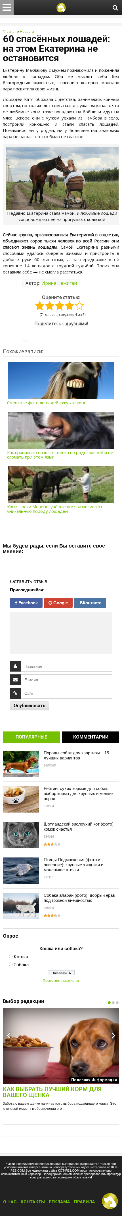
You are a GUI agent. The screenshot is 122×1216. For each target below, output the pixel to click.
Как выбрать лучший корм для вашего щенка (52, 1092)
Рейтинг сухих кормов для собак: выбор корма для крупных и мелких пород (79, 793)
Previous (8, 1035)
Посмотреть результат (61, 981)
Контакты (33, 1201)
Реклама (59, 1201)
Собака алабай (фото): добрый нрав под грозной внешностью (79, 898)
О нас (10, 1201)
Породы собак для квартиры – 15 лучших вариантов (76, 755)
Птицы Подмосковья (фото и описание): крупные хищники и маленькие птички (73, 864)
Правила (84, 1201)
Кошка (21, 956)
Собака (21, 964)
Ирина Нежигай (59, 283)
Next (113, 1035)
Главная (9, 31)
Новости (27, 31)
